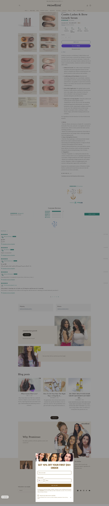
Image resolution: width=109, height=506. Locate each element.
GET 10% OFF (54, 485)
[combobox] (41, 480)
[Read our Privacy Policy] (70, 497)
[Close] (71, 454)
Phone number (40, 477)
